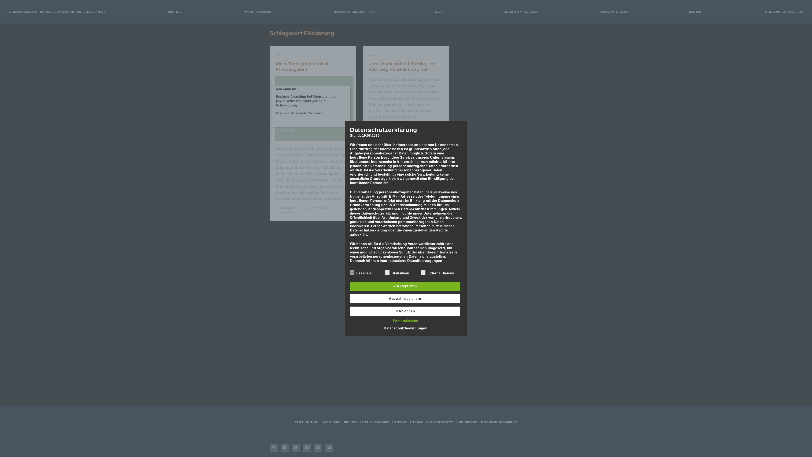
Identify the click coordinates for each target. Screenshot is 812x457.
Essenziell (364, 273)
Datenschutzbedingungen (405, 328)
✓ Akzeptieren (405, 286)
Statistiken (400, 273)
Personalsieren (405, 321)
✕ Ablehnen (405, 311)
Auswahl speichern (405, 298)
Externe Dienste (441, 273)
